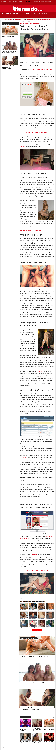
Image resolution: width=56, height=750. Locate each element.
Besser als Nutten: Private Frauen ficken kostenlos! (37, 683)
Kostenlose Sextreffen (6, 1)
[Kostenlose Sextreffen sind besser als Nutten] (37, 646)
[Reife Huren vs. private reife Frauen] (25, 737)
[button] (53, 15)
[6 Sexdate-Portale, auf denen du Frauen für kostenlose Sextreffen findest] (37, 699)
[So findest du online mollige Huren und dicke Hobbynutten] (37, 723)
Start (21, 21)
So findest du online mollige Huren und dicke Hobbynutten (36, 729)
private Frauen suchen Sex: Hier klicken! (42, 69)
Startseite (37, 748)
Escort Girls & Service (46, 1)
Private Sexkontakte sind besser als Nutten (42, 59)
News (17, 13)
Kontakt (42, 748)
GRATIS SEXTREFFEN (32, 19)
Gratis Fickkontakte (26, 59)
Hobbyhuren (21, 1)
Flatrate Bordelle (5, 4)
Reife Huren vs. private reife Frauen (25, 742)
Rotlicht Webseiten (40, 13)
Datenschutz (48, 748)
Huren (21, 13)
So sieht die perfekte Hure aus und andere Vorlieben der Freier (49, 743)
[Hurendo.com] (28, 8)
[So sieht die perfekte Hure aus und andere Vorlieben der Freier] (49, 737)
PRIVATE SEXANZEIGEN (45, 19)
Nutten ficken (13, 4)
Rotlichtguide (36, 1)
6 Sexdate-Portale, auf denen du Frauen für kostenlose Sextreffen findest (34, 708)
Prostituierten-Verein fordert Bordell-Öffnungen (25, 729)
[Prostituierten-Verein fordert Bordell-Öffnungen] (25, 723)
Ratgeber (4, 16)
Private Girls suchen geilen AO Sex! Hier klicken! (37, 570)
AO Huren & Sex (29, 1)
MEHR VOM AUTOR (36, 717)
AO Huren (27, 23)
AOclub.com (34, 554)
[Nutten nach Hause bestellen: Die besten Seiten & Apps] (37, 737)
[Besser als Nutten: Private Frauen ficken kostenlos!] (37, 673)
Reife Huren (14, 1)
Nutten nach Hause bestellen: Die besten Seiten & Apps (36, 743)
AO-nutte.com (23, 457)
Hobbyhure (39, 371)
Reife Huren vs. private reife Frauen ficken (30, 230)
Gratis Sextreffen (10, 13)
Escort (27, 13)
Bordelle (33, 13)
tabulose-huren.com (29, 444)
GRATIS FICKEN (8, 19)
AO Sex (32, 23)
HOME (3, 13)
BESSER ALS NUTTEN (20, 19)
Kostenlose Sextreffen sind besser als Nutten (35, 656)
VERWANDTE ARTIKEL (25, 717)
